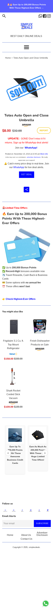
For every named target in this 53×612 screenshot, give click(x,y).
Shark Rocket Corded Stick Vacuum (13, 394)
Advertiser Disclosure (42, 533)
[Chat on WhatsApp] (45, 604)
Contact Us (26, 539)
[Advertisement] (26, 493)
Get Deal (26, 174)
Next (45, 453)
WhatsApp (18, 167)
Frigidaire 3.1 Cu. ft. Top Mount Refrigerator (13, 345)
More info (44, 154)
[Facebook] (45, 16)
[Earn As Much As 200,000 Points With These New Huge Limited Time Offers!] (37, 435)
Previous (8, 453)
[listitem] (15, 449)
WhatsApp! (31, 147)
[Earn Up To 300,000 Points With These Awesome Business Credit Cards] (15, 435)
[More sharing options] (26, 189)
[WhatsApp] (41, 16)
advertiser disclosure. (34, 157)
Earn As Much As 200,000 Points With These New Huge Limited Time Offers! (37, 453)
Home (10, 535)
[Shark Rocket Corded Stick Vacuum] (13, 376)
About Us (26, 535)
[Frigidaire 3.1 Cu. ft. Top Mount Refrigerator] (13, 326)
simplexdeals (34, 547)
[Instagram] (49, 16)
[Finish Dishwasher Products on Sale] (40, 326)
